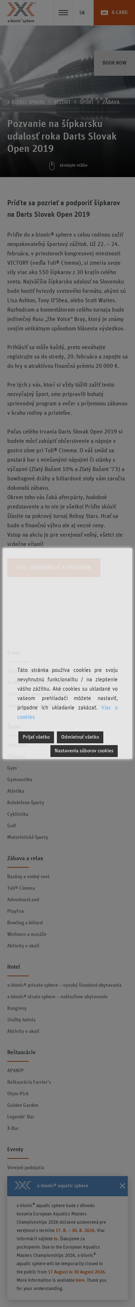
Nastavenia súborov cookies (84, 750)
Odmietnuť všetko (80, 737)
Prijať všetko (36, 737)
